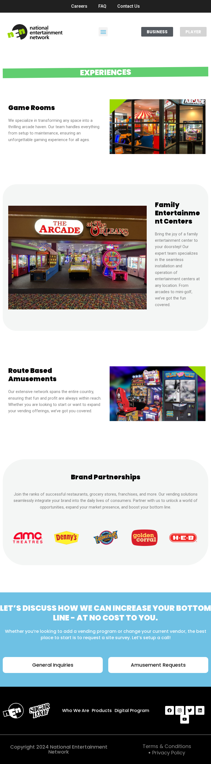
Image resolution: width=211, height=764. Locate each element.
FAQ (102, 6)
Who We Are (75, 710)
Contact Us (128, 6)
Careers (79, 6)
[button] (103, 31)
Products (102, 710)
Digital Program (132, 710)
